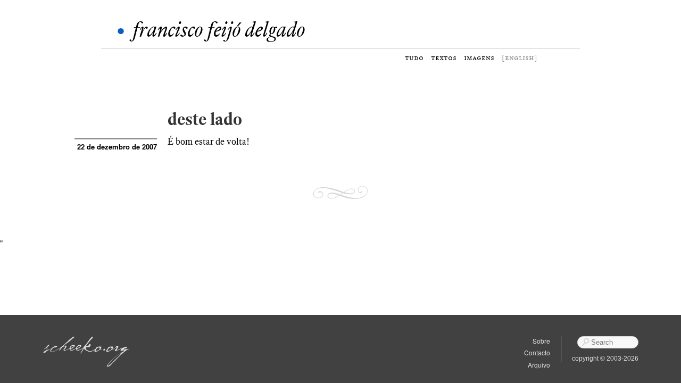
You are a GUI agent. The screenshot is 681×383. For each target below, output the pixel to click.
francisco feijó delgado (218, 29)
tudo (414, 58)
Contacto (537, 352)
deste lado (205, 119)
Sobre (541, 340)
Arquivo (539, 364)
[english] (519, 58)
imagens (479, 58)
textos (443, 58)
